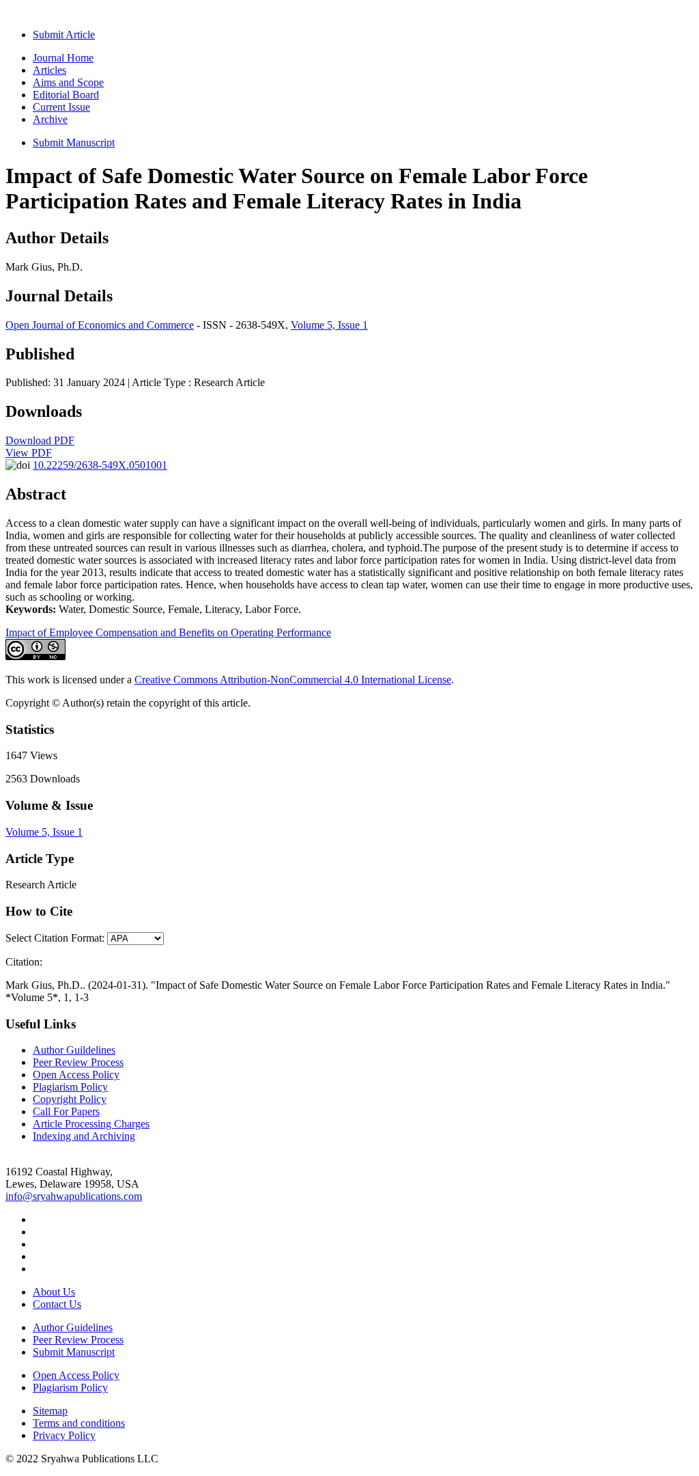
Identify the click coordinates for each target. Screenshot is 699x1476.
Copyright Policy (69, 1099)
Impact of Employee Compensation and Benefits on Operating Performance (168, 632)
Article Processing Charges (91, 1124)
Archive (50, 119)
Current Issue (61, 107)
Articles (49, 70)
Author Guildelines (74, 1050)
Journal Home (63, 58)
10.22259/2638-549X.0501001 (100, 465)
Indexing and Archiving (84, 1136)
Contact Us (57, 1304)
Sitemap (50, 1411)
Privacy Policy (64, 1435)
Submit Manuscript (74, 142)
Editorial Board (66, 94)
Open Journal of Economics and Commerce (99, 325)
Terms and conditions (79, 1423)
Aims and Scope (68, 82)
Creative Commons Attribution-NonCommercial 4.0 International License (292, 679)
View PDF (28, 453)
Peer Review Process (78, 1062)
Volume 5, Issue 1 (329, 325)
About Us (54, 1292)
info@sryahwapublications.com (73, 1196)
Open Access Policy (76, 1074)
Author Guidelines (73, 1327)
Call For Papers (66, 1111)
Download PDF (39, 440)
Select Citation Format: (54, 938)
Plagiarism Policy (70, 1087)
